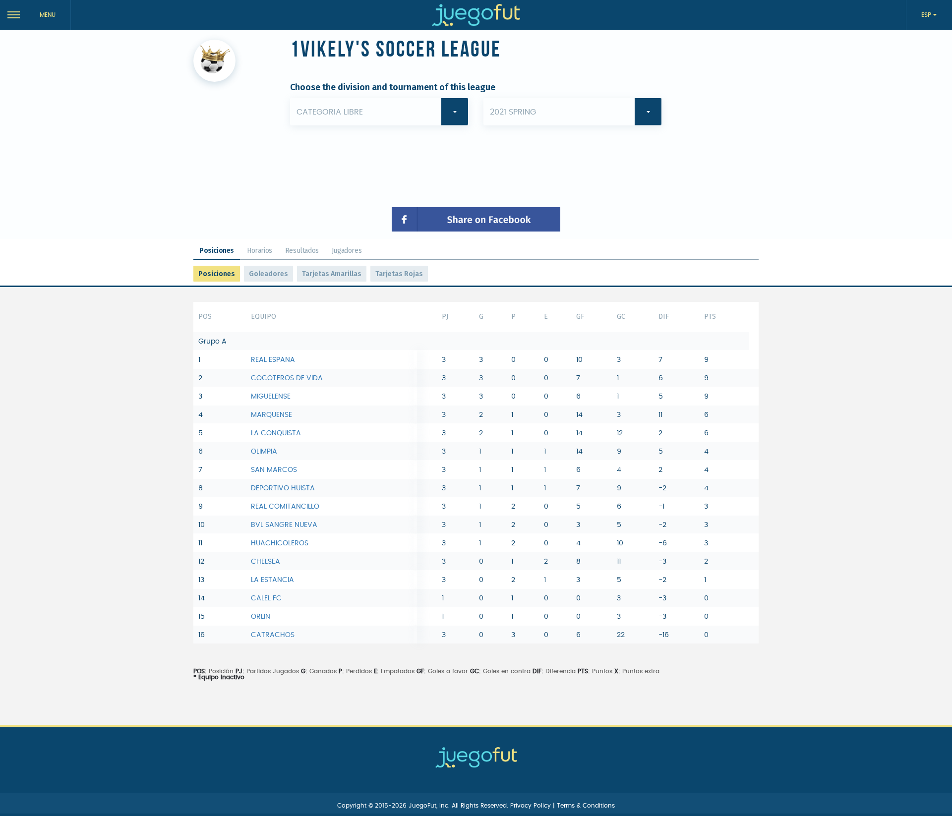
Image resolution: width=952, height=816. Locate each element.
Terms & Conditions (586, 806)
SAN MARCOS (274, 469)
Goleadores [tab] (268, 274)
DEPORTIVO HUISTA (283, 488)
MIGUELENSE (271, 396)
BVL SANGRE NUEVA (284, 525)
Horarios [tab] (259, 250)
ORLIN (260, 616)
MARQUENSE (271, 414)
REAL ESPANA (273, 359)
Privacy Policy (531, 806)
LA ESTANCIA (272, 580)
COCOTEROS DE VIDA (287, 378)
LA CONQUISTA (276, 433)
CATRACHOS (273, 635)
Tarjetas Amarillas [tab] (331, 274)
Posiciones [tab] (216, 250)
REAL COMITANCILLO (285, 506)
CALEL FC (266, 598)
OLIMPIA (264, 451)
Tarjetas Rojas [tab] (399, 274)
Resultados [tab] (302, 250)
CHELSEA (265, 561)
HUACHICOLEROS (279, 543)
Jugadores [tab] (346, 250)
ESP (927, 15)
